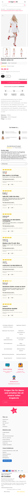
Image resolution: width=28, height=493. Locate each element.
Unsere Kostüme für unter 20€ (10, 450)
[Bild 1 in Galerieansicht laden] (6, 52)
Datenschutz (5, 419)
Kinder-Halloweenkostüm (8, 339)
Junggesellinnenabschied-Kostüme (11, 138)
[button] (2, 1)
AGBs (4, 424)
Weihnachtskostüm (21, 354)
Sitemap (4, 421)
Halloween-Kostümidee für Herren (21, 332)
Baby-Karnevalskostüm (21, 344)
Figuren (4, 452)
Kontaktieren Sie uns (7, 441)
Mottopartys (6, 457)
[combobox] (14, 5)
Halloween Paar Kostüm (8, 330)
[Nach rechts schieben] (26, 52)
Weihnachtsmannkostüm (8, 354)
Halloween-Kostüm (21, 325)
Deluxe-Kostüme (7, 454)
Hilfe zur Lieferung (7, 437)
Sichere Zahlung (6, 439)
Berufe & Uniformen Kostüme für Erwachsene (11, 132)
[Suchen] (24, 5)
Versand (7, 71)
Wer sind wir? (6, 423)
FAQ (4, 434)
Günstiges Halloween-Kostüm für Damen (8, 326)
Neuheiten (5, 455)
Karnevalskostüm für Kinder (21, 339)
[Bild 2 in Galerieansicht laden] (14, 52)
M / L (8, 76)
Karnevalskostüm (8, 343)
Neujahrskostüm (8, 358)
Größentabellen (6, 432)
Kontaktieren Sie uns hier (14, 383)
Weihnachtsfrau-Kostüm (21, 349)
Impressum (5, 426)
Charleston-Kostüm (21, 358)
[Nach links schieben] (1, 52)
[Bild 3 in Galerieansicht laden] (21, 52)
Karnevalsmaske (8, 348)
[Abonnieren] (23, 402)
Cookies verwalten (7, 444)
